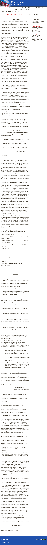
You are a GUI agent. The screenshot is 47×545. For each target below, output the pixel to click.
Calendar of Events (19, 9)
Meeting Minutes (14, 14)
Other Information (39, 7)
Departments (20, 7)
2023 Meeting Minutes (24, 14)
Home (5, 7)
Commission (12, 7)
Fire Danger (29, 9)
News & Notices (29, 7)
